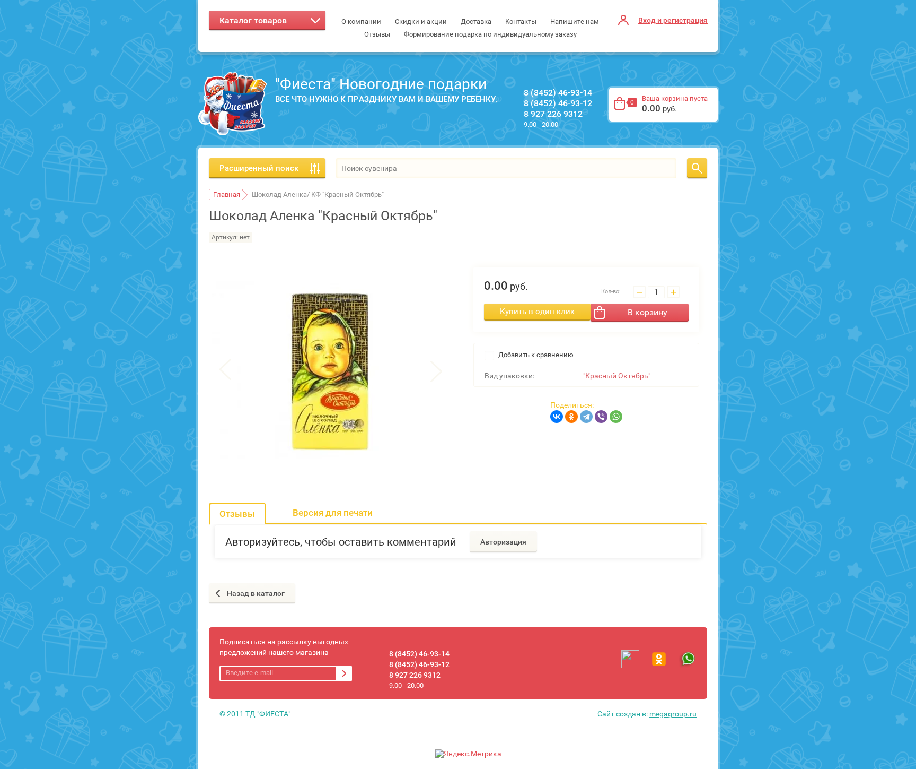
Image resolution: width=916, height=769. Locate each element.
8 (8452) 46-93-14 (558, 93)
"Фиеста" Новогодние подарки (381, 84)
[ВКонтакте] (556, 416)
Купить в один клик (537, 311)
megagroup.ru (673, 714)
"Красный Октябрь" (616, 375)
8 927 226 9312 (553, 114)
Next (436, 370)
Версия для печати (333, 512)
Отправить (344, 673)
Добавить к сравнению (535, 355)
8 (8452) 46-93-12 (558, 103)
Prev (225, 370)
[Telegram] (586, 416)
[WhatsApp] (616, 416)
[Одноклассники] (571, 416)
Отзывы (237, 513)
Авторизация (503, 542)
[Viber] (601, 416)
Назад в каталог (256, 593)
